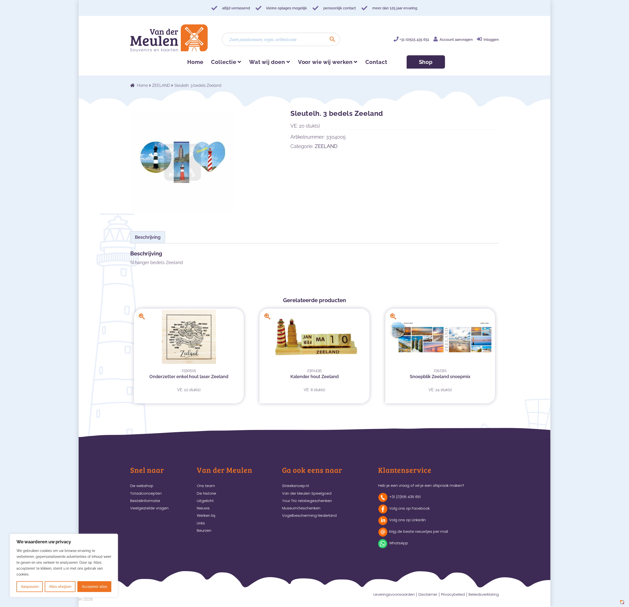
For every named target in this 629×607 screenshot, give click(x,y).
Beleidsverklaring (484, 594)
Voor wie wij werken (325, 62)
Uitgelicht (205, 500)
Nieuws (203, 508)
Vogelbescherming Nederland (309, 515)
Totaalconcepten (146, 493)
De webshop (141, 485)
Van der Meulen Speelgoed (306, 493)
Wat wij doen (267, 62)
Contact (376, 62)
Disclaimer (427, 594)
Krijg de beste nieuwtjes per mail (418, 531)
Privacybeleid (453, 594)
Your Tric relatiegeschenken (307, 500)
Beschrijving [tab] (147, 237)
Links (201, 523)
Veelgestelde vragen (149, 508)
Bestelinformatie (145, 500)
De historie (206, 493)
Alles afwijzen (60, 587)
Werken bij (206, 515)
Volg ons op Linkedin (407, 519)
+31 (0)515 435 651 (414, 39)
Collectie (223, 62)
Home (195, 62)
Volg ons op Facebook (409, 508)
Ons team (206, 485)
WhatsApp (398, 543)
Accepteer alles (94, 587)
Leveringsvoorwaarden (394, 594)
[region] (64, 565)
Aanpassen (30, 587)
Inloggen (491, 39)
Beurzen (204, 530)
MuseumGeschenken (301, 508)
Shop (426, 62)
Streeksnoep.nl (295, 485)
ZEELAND (161, 85)
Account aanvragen (456, 39)
